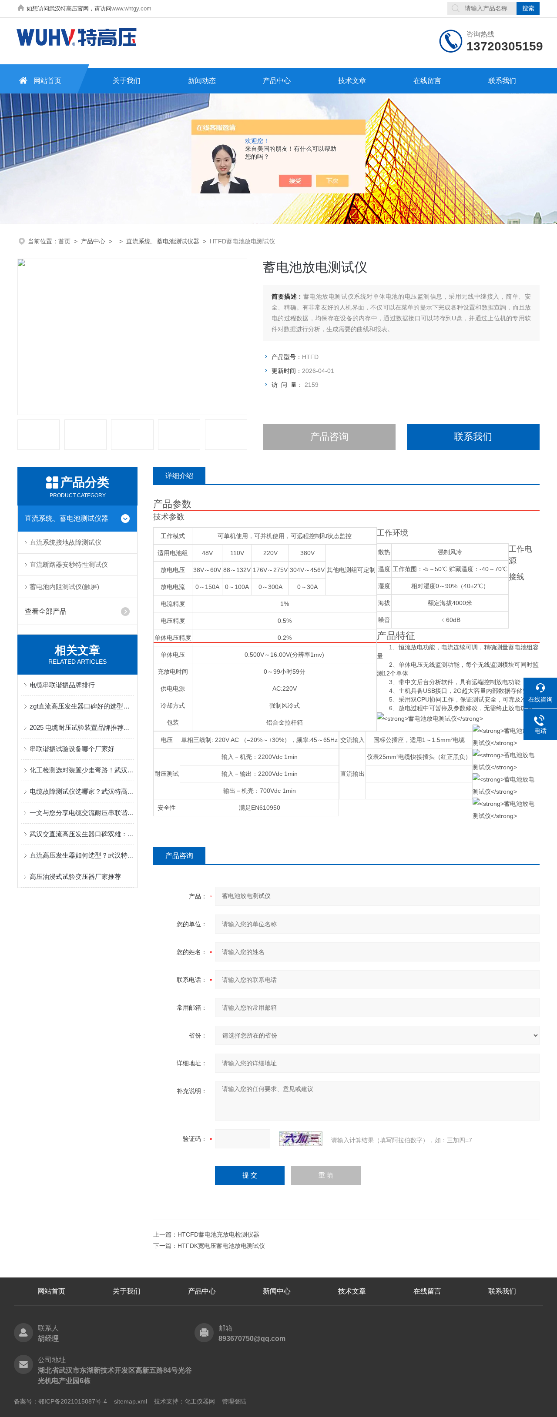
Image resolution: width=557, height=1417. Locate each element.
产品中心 (277, 80)
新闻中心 (277, 1291)
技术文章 (352, 80)
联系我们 (502, 80)
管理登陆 (234, 1401)
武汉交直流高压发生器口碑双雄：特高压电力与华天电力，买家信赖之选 (82, 834)
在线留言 (427, 80)
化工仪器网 (200, 1401)
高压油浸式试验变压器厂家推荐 (75, 876)
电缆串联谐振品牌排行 (62, 685)
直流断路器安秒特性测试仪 (69, 564)
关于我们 (127, 80)
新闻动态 (202, 80)
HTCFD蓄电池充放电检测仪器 (218, 1234)
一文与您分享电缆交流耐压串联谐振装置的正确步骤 (82, 812)
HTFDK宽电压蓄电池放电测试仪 (221, 1245)
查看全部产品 (46, 611)
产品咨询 (329, 436)
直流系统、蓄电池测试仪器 (162, 241)
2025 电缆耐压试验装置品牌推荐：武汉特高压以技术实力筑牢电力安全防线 (82, 727)
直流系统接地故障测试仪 (65, 542)
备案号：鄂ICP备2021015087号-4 (60, 1401)
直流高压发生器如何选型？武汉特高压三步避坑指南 (82, 855)
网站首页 (47, 80)
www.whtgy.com (131, 8)
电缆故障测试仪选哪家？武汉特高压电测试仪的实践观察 (82, 791)
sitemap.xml (130, 1401)
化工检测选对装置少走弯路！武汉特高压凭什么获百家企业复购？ (82, 770)
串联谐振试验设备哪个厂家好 (72, 748)
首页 (64, 241)
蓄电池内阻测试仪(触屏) (64, 586)
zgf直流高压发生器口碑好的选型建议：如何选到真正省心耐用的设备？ (82, 706)
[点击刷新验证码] (300, 1138)
